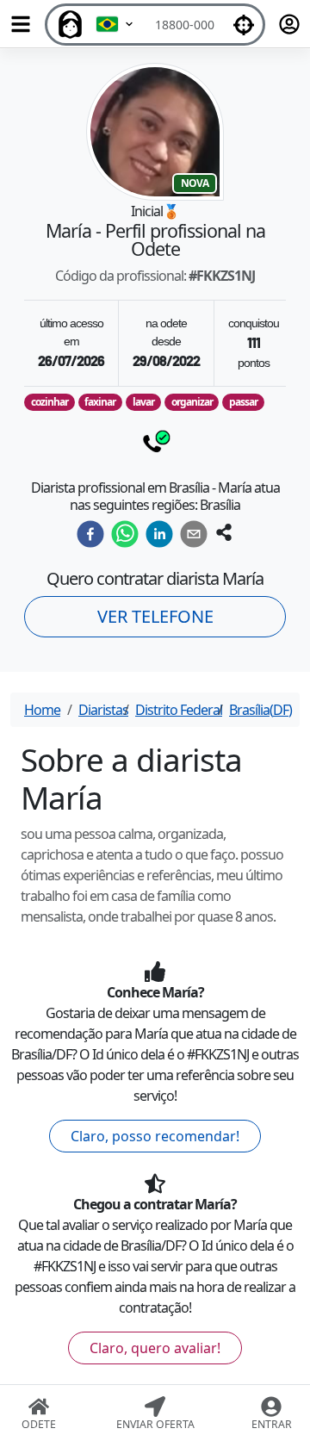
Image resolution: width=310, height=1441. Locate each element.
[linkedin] (159, 534)
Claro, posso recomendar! (155, 1136)
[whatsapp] (125, 534)
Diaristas (103, 709)
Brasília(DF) (260, 709)
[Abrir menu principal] (20, 24)
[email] (194, 534)
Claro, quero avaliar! (155, 1348)
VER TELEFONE (155, 616)
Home (42, 709)
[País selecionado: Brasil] (115, 24)
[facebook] (90, 534)
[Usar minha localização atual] (243, 24)
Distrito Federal (178, 709)
